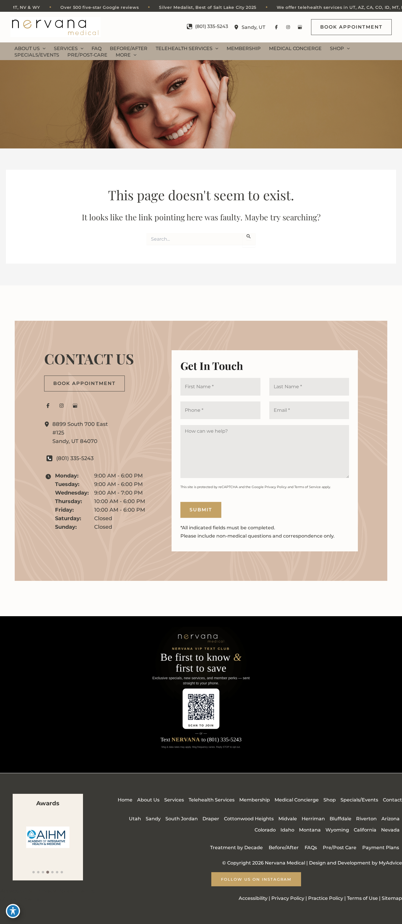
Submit (201, 510)
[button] (351, 27)
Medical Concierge (297, 800)
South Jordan (181, 818)
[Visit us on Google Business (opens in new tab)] (300, 27)
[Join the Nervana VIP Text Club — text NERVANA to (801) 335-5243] (201, 694)
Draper (210, 818)
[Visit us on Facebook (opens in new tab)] (276, 27)
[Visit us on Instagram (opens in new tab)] (288, 27)
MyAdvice (390, 863)
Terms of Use (362, 898)
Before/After (284, 847)
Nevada (390, 830)
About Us (148, 800)
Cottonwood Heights (249, 818)
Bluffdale (340, 818)
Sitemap (32, 899)
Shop (329, 800)
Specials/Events (359, 800)
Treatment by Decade (236, 847)
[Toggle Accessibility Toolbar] (13, 911)
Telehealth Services (212, 800)
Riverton (366, 818)
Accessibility (16, 891)
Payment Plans (380, 847)
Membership (254, 800)
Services (174, 800)
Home (125, 800)
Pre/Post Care (339, 847)
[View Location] (238, 27)
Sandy (153, 818)
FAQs (311, 847)
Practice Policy (325, 898)
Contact (392, 800)
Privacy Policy (276, 487)
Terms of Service (307, 487)
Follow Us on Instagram (256, 879)
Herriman (313, 818)
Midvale (287, 818)
